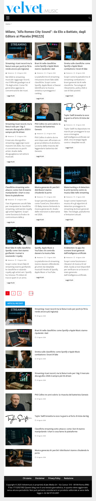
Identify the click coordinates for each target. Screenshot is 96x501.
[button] (89, 18)
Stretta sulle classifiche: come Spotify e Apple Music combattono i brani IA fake (77, 66)
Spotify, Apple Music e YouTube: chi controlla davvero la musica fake (45, 251)
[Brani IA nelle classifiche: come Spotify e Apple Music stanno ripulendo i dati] (48, 51)
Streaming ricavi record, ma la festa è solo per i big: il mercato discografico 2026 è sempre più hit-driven (19, 128)
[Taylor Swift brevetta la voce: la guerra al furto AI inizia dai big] (19, 419)
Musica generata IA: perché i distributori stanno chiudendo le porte (47, 190)
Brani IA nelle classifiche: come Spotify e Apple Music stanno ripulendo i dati (47, 66)
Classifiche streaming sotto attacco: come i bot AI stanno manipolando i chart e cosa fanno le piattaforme (18, 191)
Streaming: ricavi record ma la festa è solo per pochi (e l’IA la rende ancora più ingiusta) (19, 66)
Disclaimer (40, 478)
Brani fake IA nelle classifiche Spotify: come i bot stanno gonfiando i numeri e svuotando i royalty (18, 252)
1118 (31, 293)
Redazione (68, 478)
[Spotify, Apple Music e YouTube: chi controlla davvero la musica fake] (48, 236)
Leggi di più (11, 96)
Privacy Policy (54, 478)
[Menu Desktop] (8, 17)
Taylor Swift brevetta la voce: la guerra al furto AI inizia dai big (76, 118)
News (10, 57)
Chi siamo (27, 478)
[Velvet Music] (32, 7)
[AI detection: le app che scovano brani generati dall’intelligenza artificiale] (77, 236)
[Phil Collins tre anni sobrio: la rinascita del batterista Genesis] (48, 112)
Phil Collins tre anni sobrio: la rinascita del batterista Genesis (47, 127)
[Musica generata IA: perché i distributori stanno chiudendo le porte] (48, 175)
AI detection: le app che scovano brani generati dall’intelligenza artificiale (75, 251)
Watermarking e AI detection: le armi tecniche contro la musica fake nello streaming (77, 190)
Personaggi (41, 117)
